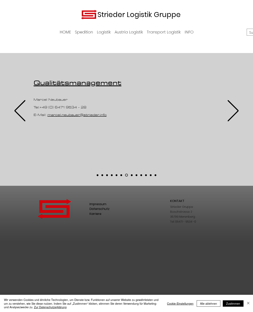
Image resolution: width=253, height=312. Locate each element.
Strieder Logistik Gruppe (139, 14)
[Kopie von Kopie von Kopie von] (146, 175)
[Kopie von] (112, 175)
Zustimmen (233, 303)
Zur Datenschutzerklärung (50, 307)
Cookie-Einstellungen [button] (180, 303)
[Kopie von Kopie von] (141, 175)
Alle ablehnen (208, 303)
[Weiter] (233, 111)
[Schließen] (248, 303)
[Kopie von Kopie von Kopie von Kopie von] (151, 175)
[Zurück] (19, 111)
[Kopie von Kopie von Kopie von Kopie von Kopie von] (155, 175)
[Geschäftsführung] (97, 175)
